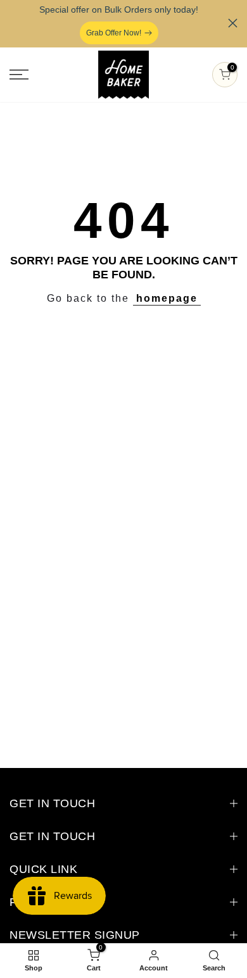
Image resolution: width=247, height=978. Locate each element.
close (233, 23)
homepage (167, 298)
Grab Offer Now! (113, 32)
